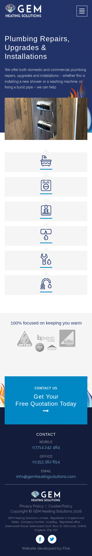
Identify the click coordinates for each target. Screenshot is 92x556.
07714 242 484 (46, 447)
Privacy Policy (32, 506)
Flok (66, 548)
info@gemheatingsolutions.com (46, 476)
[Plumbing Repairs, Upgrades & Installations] (46, 119)
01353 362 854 (46, 461)
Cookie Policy (60, 506)
